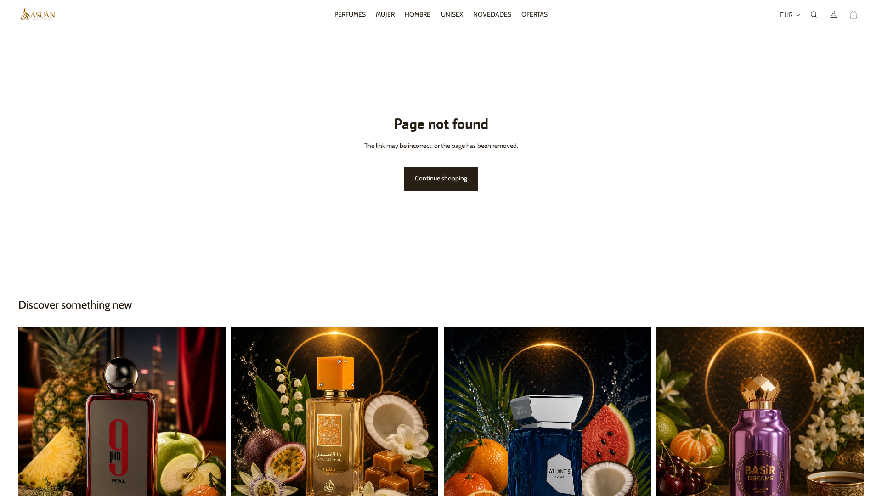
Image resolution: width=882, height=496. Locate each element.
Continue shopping (441, 178)
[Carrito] (853, 15)
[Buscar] (814, 15)
